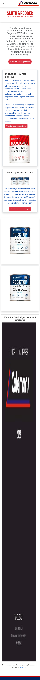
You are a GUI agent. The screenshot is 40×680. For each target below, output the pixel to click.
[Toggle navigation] (3, 3)
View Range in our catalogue (16, 126)
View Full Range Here (20, 61)
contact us (22, 667)
